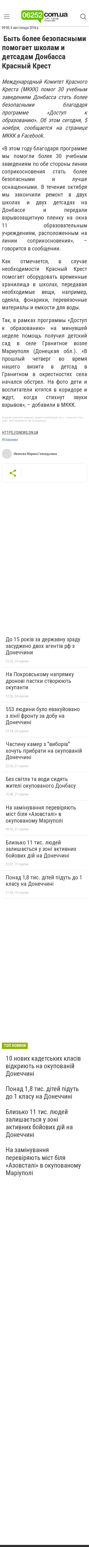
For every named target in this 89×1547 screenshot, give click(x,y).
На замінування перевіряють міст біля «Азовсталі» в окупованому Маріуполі (41, 814)
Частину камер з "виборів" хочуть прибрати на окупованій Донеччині (44, 751)
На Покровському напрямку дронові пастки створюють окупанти (40, 681)
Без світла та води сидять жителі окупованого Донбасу (41, 782)
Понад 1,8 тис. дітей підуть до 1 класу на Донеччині (44, 880)
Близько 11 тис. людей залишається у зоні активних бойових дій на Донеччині (41, 849)
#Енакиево (10, 440)
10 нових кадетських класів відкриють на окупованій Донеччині (43, 1066)
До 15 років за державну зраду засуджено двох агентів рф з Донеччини (43, 646)
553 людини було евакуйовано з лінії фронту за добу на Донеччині (43, 716)
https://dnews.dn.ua (20, 432)
